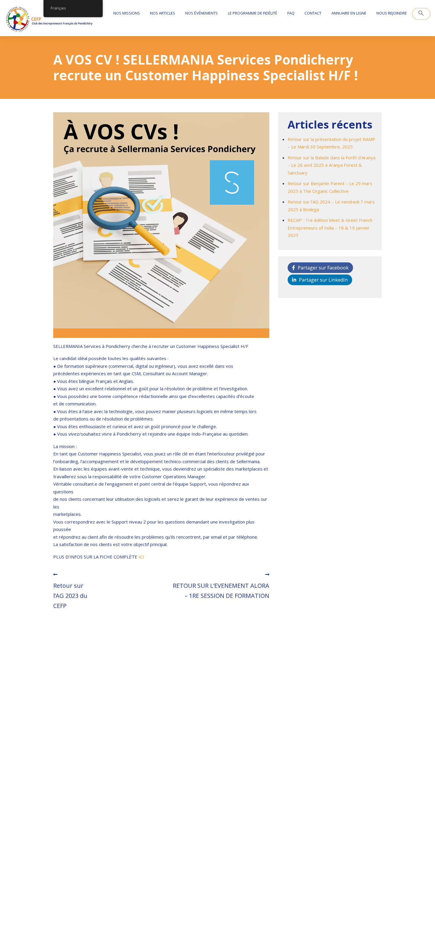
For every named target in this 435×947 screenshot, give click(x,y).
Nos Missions (126, 13)
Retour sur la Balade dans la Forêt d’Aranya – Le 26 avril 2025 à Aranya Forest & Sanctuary (332, 165)
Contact (312, 13)
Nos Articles (162, 13)
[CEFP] (49, 19)
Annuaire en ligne (348, 13)
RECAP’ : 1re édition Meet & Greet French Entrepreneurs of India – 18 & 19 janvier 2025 (330, 227)
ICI (141, 557)
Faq (290, 13)
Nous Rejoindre (391, 13)
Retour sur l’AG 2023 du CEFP (70, 596)
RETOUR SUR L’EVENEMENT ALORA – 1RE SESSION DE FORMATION (221, 591)
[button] (421, 14)
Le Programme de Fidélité (252, 13)
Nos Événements (201, 13)
